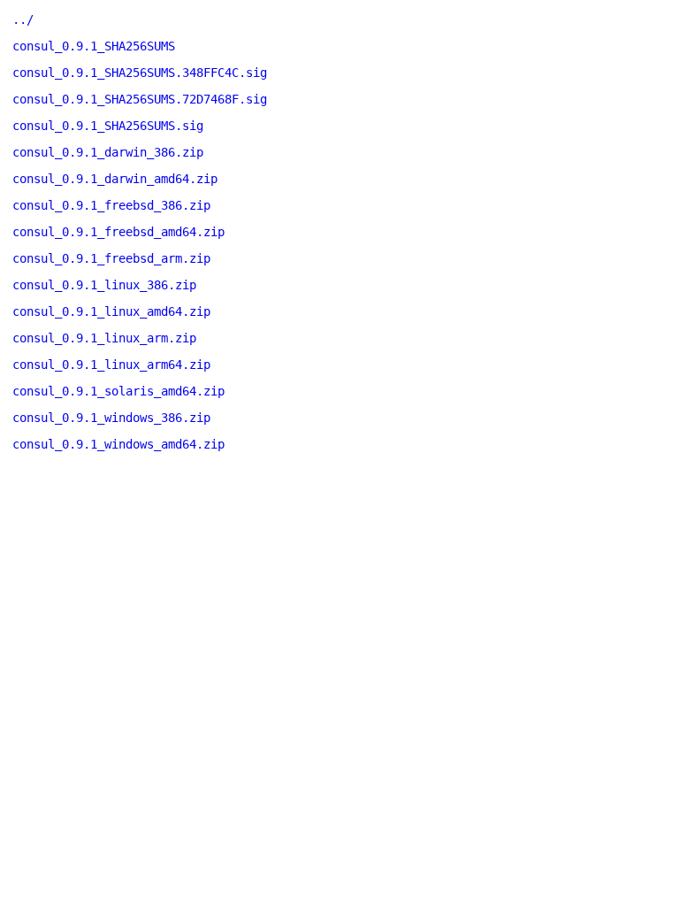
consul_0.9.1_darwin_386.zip (107, 152)
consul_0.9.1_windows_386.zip (111, 418)
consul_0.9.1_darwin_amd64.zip (114, 179)
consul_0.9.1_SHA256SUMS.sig (107, 126)
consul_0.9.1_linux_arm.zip (104, 338)
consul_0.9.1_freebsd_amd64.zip (118, 232)
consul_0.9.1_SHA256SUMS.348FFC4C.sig (139, 72)
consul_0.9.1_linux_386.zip (104, 285)
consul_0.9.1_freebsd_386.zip (111, 205)
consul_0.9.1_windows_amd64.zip (118, 444)
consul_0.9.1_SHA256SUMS (93, 46)
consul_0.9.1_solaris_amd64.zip (118, 391)
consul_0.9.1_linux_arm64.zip (111, 364)
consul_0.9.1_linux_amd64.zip (111, 311)
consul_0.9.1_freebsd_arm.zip (111, 258)
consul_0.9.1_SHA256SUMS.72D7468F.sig (139, 99)
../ (23, 19)
